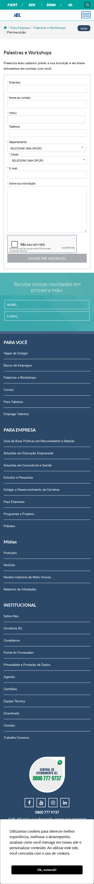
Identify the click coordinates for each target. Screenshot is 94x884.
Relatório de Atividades (20, 589)
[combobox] (46, 148)
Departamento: (17, 142)
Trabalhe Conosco (16, 737)
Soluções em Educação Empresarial (28, 453)
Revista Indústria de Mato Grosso (27, 577)
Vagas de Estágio (16, 353)
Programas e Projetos (19, 513)
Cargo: (14, 154)
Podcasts (10, 552)
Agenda (9, 676)
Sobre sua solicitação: (21, 183)
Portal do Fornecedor (19, 652)
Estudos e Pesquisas (18, 477)
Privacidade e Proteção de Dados (27, 664)
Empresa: (13, 82)
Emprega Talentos (16, 413)
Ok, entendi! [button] (47, 870)
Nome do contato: (19, 97)
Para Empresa (20, 27)
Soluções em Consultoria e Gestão (28, 465)
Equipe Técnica (14, 701)
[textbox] (46, 148)
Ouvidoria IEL (13, 628)
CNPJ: (12, 113)
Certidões (10, 688)
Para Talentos (13, 401)
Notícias (9, 564)
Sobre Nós (11, 616)
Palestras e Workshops (49, 27)
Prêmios (9, 525)
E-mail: (12, 168)
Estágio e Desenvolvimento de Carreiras (32, 489)
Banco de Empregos (18, 365)
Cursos (9, 389)
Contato (9, 725)
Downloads (11, 713)
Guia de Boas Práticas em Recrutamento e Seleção (39, 440)
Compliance (12, 640)
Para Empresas (14, 501)
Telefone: (14, 126)
